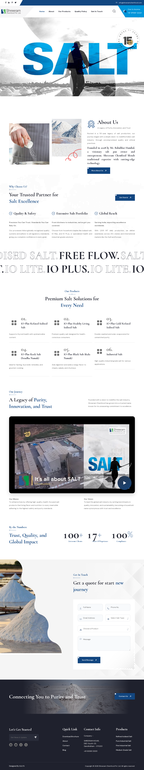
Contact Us (123, 696)
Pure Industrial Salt (123, 741)
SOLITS (22, 766)
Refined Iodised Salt (124, 736)
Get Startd (123, 197)
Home (42, 11)
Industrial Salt (114, 354)
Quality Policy (81, 11)
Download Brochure (71, 736)
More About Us (97, 171)
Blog (64, 750)
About (51, 11)
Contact (66, 745)
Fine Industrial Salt (123, 745)
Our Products (64, 11)
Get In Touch (97, 11)
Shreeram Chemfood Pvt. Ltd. (110, 766)
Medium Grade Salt (124, 750)
